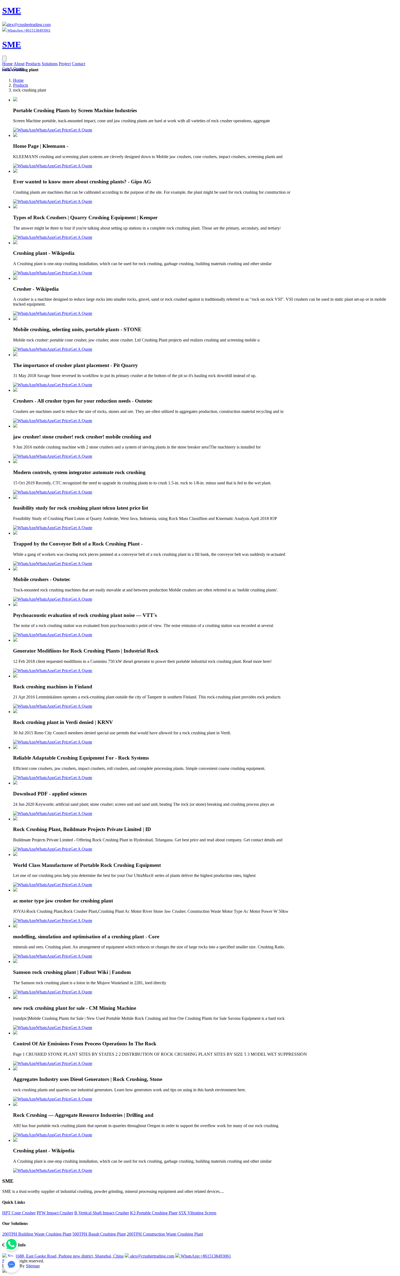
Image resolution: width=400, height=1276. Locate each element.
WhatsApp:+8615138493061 (205, 1256)
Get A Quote (81, 130)
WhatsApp (45, 130)
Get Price (62, 130)
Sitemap (33, 1266)
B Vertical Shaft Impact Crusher (101, 1213)
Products (33, 63)
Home (7, 63)
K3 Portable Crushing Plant (153, 1213)
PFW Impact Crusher (55, 1213)
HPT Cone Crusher (19, 1213)
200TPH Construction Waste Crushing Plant (165, 1234)
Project (65, 63)
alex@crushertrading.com (29, 24)
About (19, 63)
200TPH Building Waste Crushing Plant (36, 1234)
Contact (78, 63)
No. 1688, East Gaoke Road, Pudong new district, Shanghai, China (65, 1256)
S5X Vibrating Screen (197, 1213)
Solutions (50, 63)
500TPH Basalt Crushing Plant (99, 1234)
